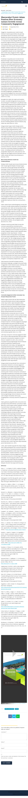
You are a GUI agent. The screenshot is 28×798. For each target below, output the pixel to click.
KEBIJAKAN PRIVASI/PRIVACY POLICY (20, 794)
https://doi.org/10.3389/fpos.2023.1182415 (16, 529)
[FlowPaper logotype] (5, 703)
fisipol (6, 29)
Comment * (4, 732)
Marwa (16, 708)
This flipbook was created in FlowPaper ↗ (19, 703)
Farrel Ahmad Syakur (9, 708)
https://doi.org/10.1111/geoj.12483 (9, 563)
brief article (8, 10)
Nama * (3, 742)
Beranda (3, 10)
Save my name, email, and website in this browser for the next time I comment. (13, 757)
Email (2, 748)
